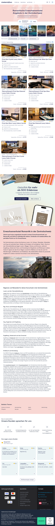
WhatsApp (42, 494)
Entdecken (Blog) (24, 494)
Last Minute (29, 2)
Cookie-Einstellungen (25, 499)
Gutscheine (23, 2)
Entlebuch (16, 353)
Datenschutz (23, 497)
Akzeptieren (41, 520)
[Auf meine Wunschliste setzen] (25, 45)
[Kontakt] (47, 2)
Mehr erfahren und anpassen (50, 521)
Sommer (42, 299)
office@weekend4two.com (46, 492)
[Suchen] (52, 2)
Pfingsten (3, 409)
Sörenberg (23, 354)
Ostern (29, 409)
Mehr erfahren (35, 198)
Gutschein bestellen (21, 198)
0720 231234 (43, 496)
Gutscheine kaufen (24, 492)
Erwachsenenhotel (23, 365)
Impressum (22, 503)
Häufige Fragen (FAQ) (25, 505)
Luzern (4, 293)
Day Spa (16, 409)
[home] (6, 2)
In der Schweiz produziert (28, 223)
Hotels (4, 298)
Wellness (14, 299)
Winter (45, 301)
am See (29, 298)
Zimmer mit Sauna (5, 407)
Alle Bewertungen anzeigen (27, 479)
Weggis (34, 296)
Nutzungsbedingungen (25, 501)
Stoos (13, 313)
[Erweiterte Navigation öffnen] (35, 2)
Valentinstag (44, 407)
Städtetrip (24, 330)
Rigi (42, 309)
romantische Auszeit (10, 365)
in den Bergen (20, 347)
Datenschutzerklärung (11, 519)
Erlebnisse (16, 2)
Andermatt (12, 338)
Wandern (16, 316)
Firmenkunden (23, 496)
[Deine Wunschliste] (49, 2)
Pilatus (6, 296)
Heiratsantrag (18, 407)
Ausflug (47, 295)
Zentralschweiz (25, 293)
